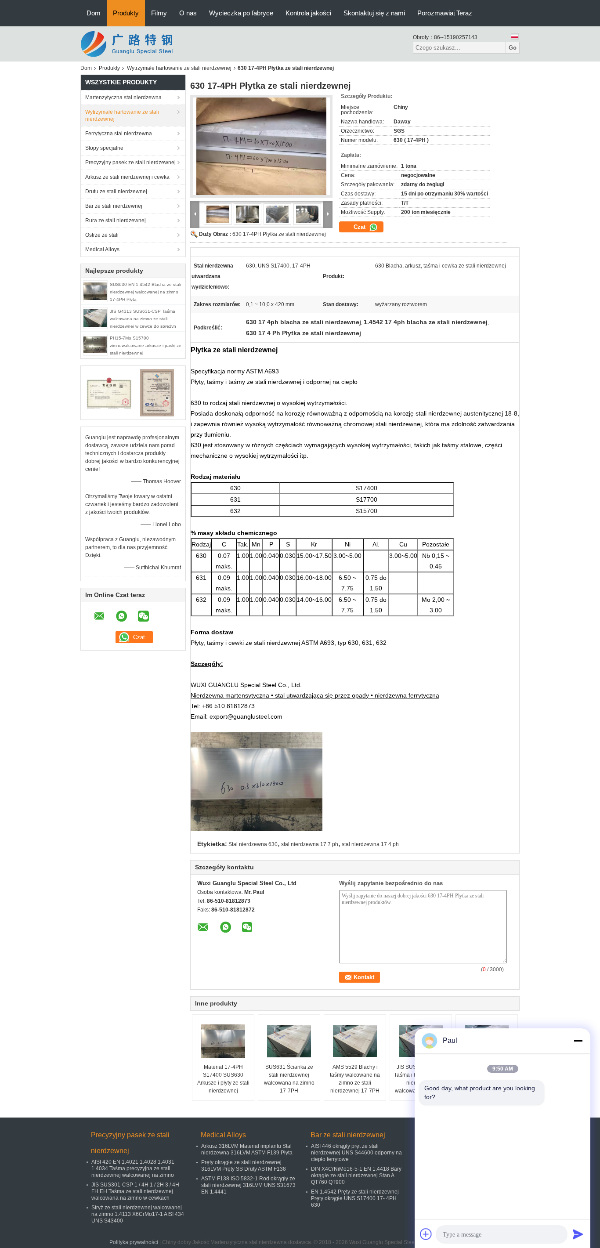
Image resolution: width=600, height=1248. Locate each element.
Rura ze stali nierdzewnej (115, 220)
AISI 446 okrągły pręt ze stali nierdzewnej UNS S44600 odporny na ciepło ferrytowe (356, 1152)
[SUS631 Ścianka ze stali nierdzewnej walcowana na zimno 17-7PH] (289, 1041)
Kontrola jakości (308, 13)
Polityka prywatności (133, 1242)
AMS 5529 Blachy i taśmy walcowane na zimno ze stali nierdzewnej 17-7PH (355, 1079)
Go (513, 47)
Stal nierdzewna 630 (253, 844)
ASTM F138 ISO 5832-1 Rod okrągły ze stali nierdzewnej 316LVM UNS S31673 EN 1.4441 (248, 1185)
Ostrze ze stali (102, 235)
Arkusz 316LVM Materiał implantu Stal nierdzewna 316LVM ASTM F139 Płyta (247, 1149)
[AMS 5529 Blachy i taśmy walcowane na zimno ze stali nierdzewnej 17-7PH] (355, 1041)
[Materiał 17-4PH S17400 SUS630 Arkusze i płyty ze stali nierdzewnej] (223, 1041)
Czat (360, 227)
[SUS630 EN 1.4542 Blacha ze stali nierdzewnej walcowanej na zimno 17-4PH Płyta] (95, 291)
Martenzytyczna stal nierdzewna (123, 97)
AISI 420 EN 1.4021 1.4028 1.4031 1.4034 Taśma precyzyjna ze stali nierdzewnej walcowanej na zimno (132, 1168)
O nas (188, 13)
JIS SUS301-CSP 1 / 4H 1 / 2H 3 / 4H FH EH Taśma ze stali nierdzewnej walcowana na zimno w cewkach (135, 1191)
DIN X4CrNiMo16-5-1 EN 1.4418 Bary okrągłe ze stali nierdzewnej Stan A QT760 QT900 (356, 1175)
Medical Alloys (102, 249)
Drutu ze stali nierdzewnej (116, 191)
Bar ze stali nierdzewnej (113, 206)
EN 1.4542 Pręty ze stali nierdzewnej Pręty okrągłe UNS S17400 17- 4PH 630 (355, 1198)
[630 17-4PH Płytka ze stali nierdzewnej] (261, 146)
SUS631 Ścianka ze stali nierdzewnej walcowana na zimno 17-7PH (289, 1079)
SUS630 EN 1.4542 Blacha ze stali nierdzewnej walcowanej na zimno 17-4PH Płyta (145, 292)
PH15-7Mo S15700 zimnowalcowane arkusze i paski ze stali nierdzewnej (145, 345)
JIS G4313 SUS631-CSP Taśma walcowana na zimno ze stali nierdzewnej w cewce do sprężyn (143, 319)
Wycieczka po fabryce (241, 13)
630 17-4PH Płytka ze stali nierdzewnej (279, 234)
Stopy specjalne (104, 148)
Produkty (126, 13)
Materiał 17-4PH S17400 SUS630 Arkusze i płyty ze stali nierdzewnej (223, 1079)
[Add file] (426, 1234)
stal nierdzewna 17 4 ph (370, 844)
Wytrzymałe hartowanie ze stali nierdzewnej (179, 68)
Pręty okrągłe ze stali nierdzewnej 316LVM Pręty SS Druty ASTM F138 (243, 1165)
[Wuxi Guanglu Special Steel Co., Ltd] (128, 43)
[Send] (578, 1234)
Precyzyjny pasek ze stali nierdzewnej (130, 162)
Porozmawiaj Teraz (444, 13)
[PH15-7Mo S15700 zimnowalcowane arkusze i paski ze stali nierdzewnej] (95, 344)
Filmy (159, 13)
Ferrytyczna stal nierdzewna (118, 133)
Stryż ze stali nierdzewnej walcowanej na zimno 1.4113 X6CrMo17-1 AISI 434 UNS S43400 (137, 1214)
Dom (94, 13)
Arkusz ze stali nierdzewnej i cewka (127, 177)
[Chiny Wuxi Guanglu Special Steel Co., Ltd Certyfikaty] (109, 392)
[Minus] (578, 1040)
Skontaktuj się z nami (374, 13)
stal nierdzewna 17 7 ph (309, 844)
